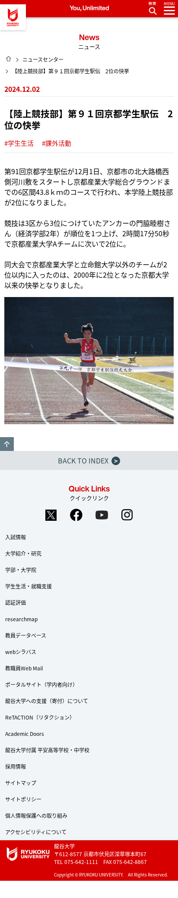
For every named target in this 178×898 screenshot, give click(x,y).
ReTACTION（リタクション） (40, 717)
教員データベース (25, 635)
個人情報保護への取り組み (36, 815)
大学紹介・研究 (23, 553)
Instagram (127, 515)
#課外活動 (56, 142)
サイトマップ (20, 782)
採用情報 (15, 766)
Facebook (76, 515)
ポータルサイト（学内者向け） (41, 684)
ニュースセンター (43, 59)
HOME (8, 58)
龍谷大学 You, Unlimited (13, 17)
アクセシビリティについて (36, 831)
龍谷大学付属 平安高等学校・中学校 (47, 750)
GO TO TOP (7, 444)
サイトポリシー (23, 799)
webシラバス (20, 651)
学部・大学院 (20, 569)
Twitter (51, 515)
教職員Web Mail (24, 668)
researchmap (21, 619)
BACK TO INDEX (88, 460)
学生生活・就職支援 (28, 586)
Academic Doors (24, 733)
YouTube (102, 515)
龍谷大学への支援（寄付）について (46, 700)
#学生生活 (19, 142)
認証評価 (15, 602)
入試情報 (15, 537)
